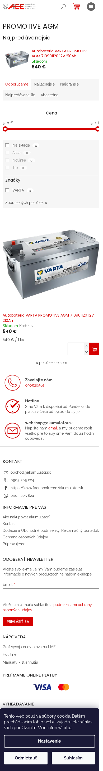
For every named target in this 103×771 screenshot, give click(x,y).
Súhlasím (73, 757)
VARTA (21, 190)
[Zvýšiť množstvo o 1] (86, 346)
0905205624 (35, 385)
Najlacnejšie (44, 84)
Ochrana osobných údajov (25, 537)
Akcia (20, 153)
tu (70, 727)
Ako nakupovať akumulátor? (26, 517)
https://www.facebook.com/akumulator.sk (47, 488)
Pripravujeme (14, 544)
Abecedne (49, 95)
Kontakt (9, 524)
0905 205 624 (22, 480)
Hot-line (9, 654)
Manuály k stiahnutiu (20, 662)
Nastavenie (49, 741)
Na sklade (24, 145)
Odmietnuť (26, 757)
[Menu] (91, 6)
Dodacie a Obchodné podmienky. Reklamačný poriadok (51, 530)
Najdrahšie (69, 84)
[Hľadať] (63, 6)
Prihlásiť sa (18, 621)
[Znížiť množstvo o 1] (86, 352)
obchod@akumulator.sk (31, 472)
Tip (18, 168)
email (53, 428)
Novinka (22, 160)
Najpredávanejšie (20, 95)
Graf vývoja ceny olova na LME (29, 647)
